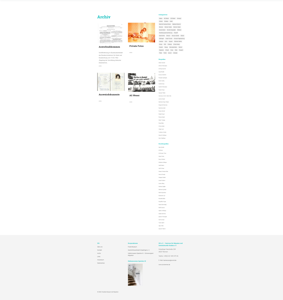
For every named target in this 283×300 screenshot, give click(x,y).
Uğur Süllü (161, 225)
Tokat (160, 53)
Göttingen (161, 38)
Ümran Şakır (161, 126)
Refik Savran (162, 207)
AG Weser (166, 18)
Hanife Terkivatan (163, 87)
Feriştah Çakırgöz (163, 77)
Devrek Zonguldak (171, 30)
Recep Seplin (162, 117)
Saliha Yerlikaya (162, 210)
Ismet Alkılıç (162, 183)
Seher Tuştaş (162, 120)
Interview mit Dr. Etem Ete (165, 96)
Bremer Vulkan (168, 27)
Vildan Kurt (161, 129)
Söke (176, 50)
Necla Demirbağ (162, 204)
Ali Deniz (161, 150)
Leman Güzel (162, 99)
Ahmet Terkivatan (163, 65)
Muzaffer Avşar (162, 201)
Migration (161, 50)
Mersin (180, 47)
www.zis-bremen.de (164, 264)
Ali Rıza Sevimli (162, 68)
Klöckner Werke (178, 41)
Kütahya (170, 44)
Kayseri (170, 41)
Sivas (172, 50)
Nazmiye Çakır (162, 108)
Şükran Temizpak (163, 216)
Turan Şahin (161, 222)
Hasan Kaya (161, 90)
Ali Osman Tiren (162, 153)
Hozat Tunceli (169, 38)
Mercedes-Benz (173, 47)
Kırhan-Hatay (176, 44)
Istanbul (161, 41)
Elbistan (179, 30)
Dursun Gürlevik (162, 74)
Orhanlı (167, 50)
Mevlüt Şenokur (162, 192)
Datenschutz (101, 263)
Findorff (176, 32)
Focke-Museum (132, 247)
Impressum (100, 260)
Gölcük (182, 35)
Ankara (161, 21)
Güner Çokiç (161, 80)
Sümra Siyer (161, 219)
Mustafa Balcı (162, 198)
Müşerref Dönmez (163, 105)
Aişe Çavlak (161, 147)
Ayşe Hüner (161, 156)
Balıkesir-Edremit (177, 24)
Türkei (165, 53)
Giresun (168, 35)
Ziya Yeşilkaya (162, 138)
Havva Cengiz (162, 174)
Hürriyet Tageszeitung (179, 38)
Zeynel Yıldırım (162, 228)
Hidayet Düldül (162, 177)
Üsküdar (175, 53)
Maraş (166, 47)
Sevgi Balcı (161, 123)
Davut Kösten (162, 159)
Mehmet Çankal (162, 189)
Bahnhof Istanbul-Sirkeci (165, 24)
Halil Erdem (161, 165)
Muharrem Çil (162, 195)
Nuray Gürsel (162, 111)
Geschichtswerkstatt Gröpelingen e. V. (139, 250)
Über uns (99, 247)
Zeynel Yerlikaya (162, 135)
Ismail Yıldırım (162, 180)
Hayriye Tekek (162, 93)
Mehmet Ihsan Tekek (164, 102)
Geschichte (162, 35)
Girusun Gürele (175, 35)
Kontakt (99, 250)
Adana (160, 18)
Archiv (99, 253)
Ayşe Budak (161, 71)
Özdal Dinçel (161, 114)
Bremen (161, 27)
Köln (165, 44)
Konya (160, 44)
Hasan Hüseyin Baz (163, 171)
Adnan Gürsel (162, 62)
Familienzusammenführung (165, 32)
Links (98, 256)
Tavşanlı (181, 50)
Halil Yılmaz (161, 168)
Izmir (166, 41)
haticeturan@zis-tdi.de (169, 260)
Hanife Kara (161, 83)
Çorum (169, 53)
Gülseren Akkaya (163, 162)
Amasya (179, 18)
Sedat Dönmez (162, 213)
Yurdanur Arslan (162, 132)
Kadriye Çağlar (162, 186)
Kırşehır (161, 47)
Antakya (166, 21)
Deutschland (162, 30)
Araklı (171, 21)
